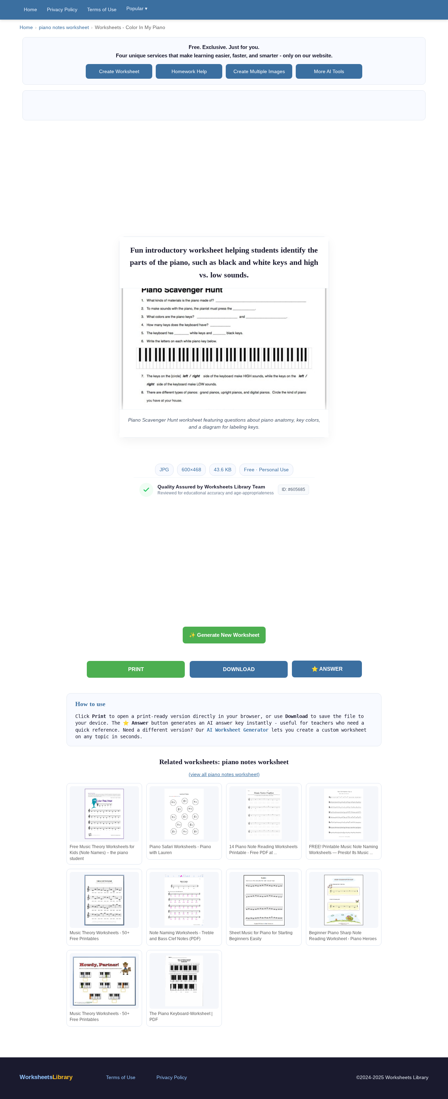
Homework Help (189, 71)
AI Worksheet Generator (237, 730)
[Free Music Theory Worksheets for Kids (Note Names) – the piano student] (104, 814)
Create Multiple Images (259, 71)
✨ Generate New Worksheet (224, 635)
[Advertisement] (224, 175)
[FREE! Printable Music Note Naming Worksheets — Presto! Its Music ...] (343, 814)
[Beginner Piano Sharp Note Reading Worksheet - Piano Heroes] (343, 900)
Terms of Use (102, 9)
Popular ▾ (136, 8)
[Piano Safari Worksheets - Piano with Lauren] (184, 814)
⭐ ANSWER (327, 669)
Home (30, 9)
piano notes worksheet (64, 27)
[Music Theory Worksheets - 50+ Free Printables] (104, 900)
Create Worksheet (119, 71)
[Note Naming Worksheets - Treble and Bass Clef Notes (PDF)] (184, 900)
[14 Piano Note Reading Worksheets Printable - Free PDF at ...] (263, 814)
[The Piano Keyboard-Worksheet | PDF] (184, 981)
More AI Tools (329, 71)
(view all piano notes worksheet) (224, 774)
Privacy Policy (62, 9)
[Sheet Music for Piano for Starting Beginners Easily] (263, 900)
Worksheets (46, 1077)
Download (239, 669)
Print (136, 669)
